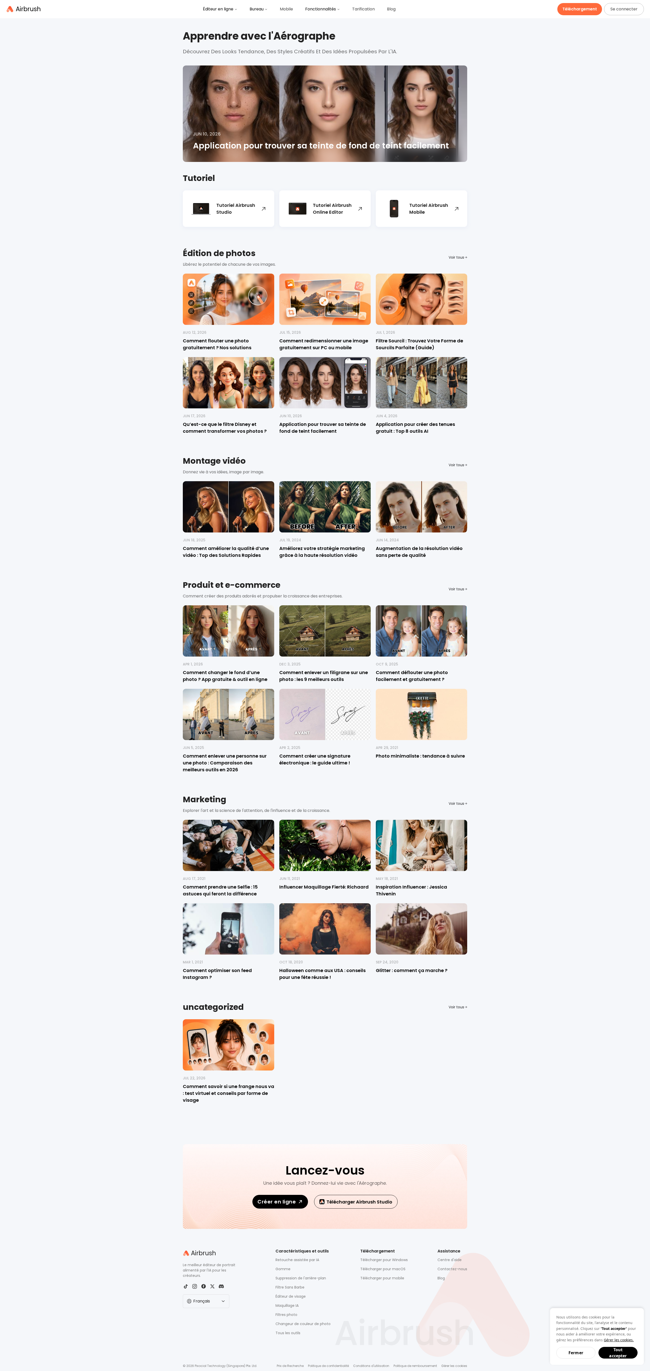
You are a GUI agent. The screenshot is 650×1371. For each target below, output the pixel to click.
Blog (391, 9)
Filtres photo (286, 1314)
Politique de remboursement (415, 1366)
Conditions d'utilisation (371, 1366)
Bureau (257, 9)
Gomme (282, 1269)
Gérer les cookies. (619, 1339)
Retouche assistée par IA (297, 1259)
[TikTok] (186, 1286)
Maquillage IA (287, 1305)
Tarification (363, 9)
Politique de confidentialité (328, 1366)
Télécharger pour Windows (384, 1259)
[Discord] (221, 1286)
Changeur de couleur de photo (303, 1323)
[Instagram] (195, 1286)
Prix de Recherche (290, 1366)
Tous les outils (287, 1332)
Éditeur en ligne (218, 9)
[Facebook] (203, 1286)
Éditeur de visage (290, 1296)
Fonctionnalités (320, 9)
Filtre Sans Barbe (289, 1287)
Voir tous (456, 257)
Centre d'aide (449, 1259)
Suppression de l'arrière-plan (300, 1278)
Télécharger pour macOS (382, 1269)
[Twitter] (212, 1286)
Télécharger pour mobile (382, 1278)
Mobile (286, 9)
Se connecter (624, 9)
